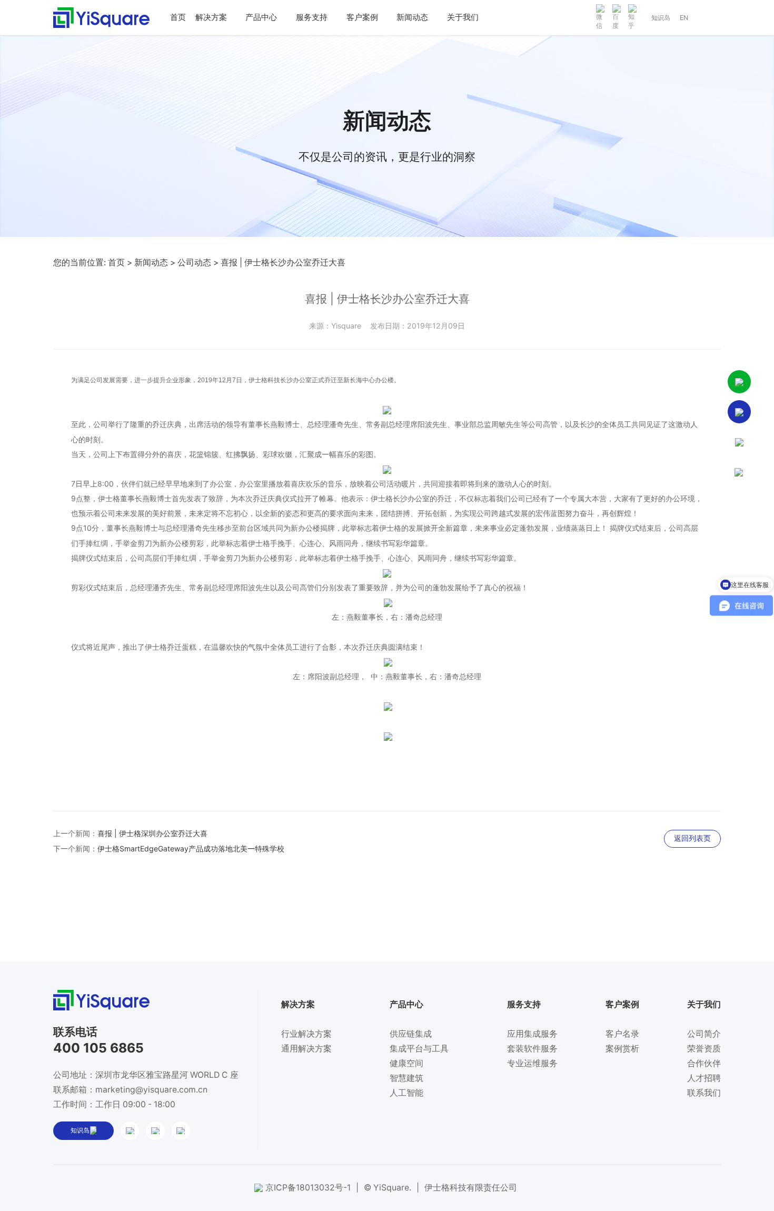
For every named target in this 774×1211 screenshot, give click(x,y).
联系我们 (704, 1093)
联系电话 (75, 1031)
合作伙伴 (704, 1063)
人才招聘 (704, 1078)
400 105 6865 (98, 1047)
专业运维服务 (532, 1063)
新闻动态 (151, 262)
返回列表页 (692, 837)
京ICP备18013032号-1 (308, 1188)
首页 (116, 262)
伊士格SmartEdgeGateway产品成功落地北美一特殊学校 (190, 848)
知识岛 (660, 18)
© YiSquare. (387, 1188)
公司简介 (704, 1034)
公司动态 (194, 262)
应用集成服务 (532, 1034)
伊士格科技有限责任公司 (470, 1188)
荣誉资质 (704, 1049)
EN (684, 18)
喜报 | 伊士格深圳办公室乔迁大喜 (152, 833)
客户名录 (622, 1034)
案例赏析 (622, 1049)
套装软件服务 (532, 1049)
